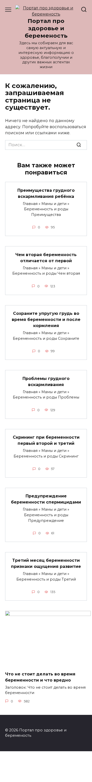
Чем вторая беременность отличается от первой (46, 257)
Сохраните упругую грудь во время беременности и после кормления (46, 319)
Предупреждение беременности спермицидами (46, 499)
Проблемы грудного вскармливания (46, 381)
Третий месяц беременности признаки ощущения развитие (46, 563)
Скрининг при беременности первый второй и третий (46, 440)
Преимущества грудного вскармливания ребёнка (46, 193)
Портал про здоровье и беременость (46, 28)
